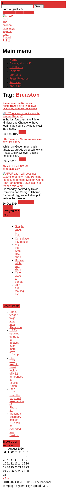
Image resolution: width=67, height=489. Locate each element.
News (22, 132)
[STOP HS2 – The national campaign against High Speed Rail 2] (9, 40)
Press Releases (19, 78)
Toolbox (14, 71)
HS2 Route (16, 67)
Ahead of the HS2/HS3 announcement (15, 167)
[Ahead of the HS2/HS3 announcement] (23, 186)
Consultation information (22, 240)
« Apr (6, 478)
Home (13, 60)
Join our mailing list (19, 289)
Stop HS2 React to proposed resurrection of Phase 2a (16, 400)
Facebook (9, 12)
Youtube (29, 12)
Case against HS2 (20, 63)
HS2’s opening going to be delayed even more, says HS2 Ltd (14, 343)
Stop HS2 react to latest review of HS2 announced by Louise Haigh (16, 372)
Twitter (19, 12)
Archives (14, 82)
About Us (15, 86)
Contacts (15, 75)
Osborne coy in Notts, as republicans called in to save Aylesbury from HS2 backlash (20, 106)
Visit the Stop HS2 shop (18, 251)
